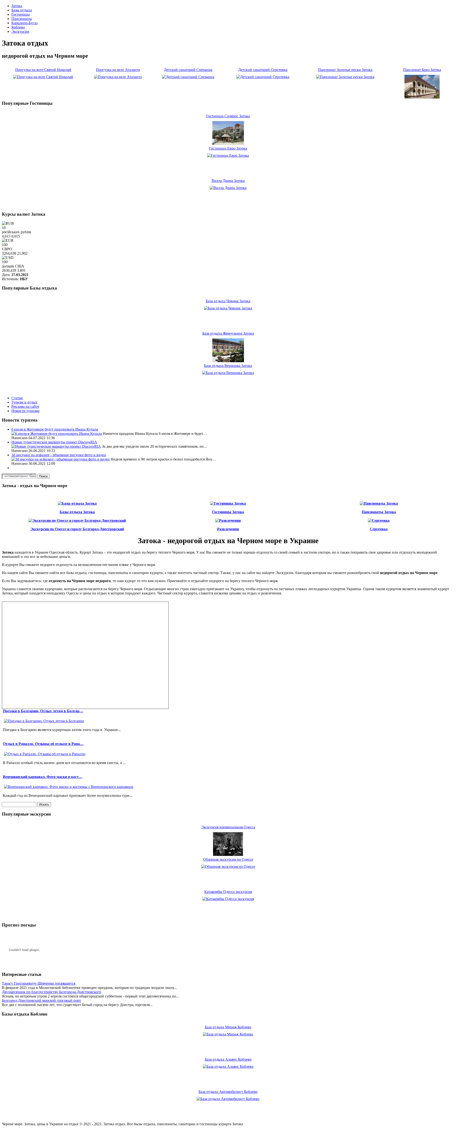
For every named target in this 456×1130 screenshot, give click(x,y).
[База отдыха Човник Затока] (228, 308)
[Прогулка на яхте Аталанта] (118, 77)
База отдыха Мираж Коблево (228, 1027)
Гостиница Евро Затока (228, 148)
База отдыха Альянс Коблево (228, 1059)
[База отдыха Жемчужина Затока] (228, 361)
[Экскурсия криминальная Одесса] (228, 855)
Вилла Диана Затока (228, 181)
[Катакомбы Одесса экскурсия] (228, 899)
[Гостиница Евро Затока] (228, 155)
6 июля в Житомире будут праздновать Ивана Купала (54, 429)
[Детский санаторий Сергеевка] (262, 77)
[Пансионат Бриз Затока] (422, 97)
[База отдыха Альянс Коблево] (228, 1066)
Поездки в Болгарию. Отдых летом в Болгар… (43, 711)
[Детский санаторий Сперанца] (188, 77)
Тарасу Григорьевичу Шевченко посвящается (38, 983)
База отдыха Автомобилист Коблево (228, 1092)
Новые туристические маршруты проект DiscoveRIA (54, 442)
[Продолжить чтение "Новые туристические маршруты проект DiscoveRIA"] (56, 446)
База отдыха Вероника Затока (228, 366)
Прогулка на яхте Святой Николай (43, 70)
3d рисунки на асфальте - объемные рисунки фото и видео (58, 455)
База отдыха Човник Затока (228, 301)
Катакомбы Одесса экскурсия (228, 892)
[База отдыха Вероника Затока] (228, 373)
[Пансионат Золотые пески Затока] (345, 77)
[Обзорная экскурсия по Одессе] (228, 866)
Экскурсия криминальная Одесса (228, 827)
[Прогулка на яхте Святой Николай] (43, 77)
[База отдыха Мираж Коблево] (228, 1034)
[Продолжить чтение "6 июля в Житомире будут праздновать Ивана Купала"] (56, 434)
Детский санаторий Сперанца (188, 70)
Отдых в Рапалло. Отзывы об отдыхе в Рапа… (43, 744)
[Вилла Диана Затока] (228, 188)
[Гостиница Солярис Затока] (228, 144)
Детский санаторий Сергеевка (262, 70)
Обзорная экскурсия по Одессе (228, 859)
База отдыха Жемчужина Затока (228, 333)
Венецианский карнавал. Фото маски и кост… (42, 777)
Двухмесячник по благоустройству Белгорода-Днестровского (51, 992)
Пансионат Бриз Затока (422, 70)
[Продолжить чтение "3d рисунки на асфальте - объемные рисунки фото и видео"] (60, 459)
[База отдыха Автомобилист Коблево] (228, 1099)
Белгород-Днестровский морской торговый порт (41, 1000)
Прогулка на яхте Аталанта (118, 70)
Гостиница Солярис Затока (228, 116)
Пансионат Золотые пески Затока (345, 70)
